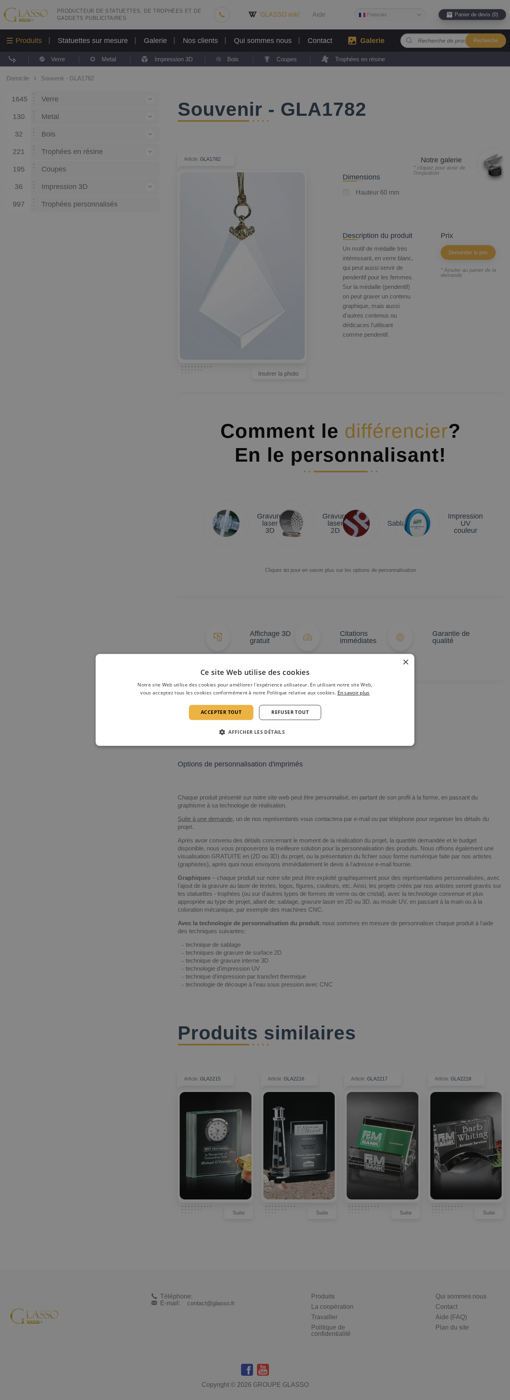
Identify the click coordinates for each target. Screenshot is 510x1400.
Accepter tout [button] (221, 712)
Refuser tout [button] (290, 712)
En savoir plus (353, 693)
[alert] (255, 700)
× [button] (405, 662)
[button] (255, 732)
